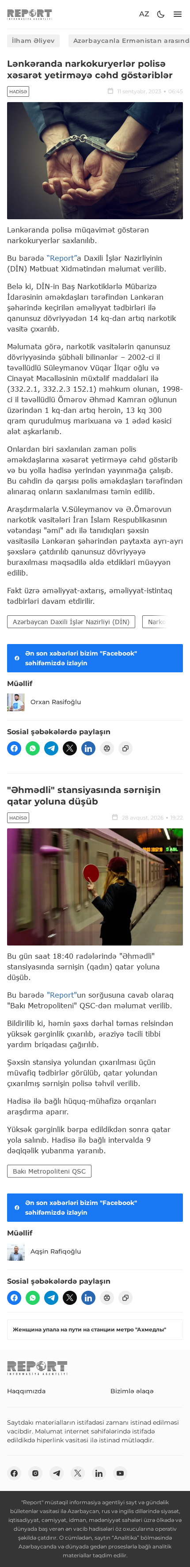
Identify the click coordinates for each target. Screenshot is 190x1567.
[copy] (125, 748)
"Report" (62, 995)
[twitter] (70, 748)
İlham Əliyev (33, 41)
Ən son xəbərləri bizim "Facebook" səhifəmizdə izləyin (81, 658)
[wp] (33, 748)
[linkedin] (88, 748)
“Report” (62, 258)
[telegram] (51, 748)
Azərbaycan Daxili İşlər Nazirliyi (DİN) (71, 621)
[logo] (29, 14)
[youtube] (120, 1473)
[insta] (35, 1473)
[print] (107, 748)
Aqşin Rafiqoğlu (55, 1251)
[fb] (14, 748)
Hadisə (18, 92)
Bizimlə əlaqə (132, 1391)
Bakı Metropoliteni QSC (49, 1171)
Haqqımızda (26, 1391)
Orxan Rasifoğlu (55, 702)
